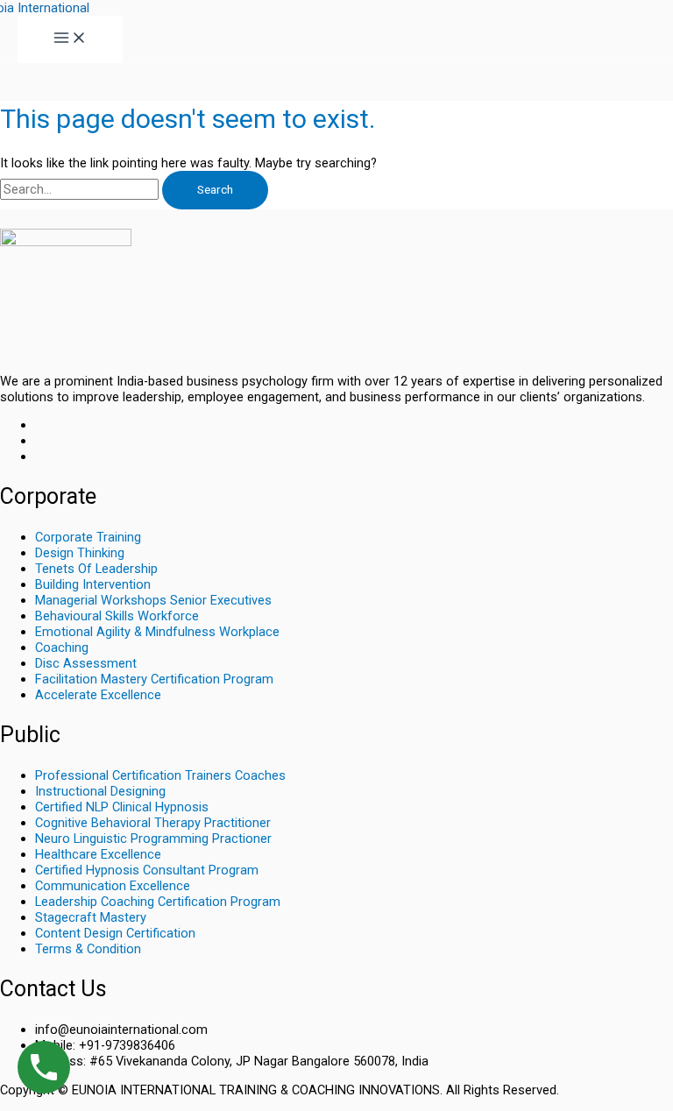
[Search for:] (81, 189)
